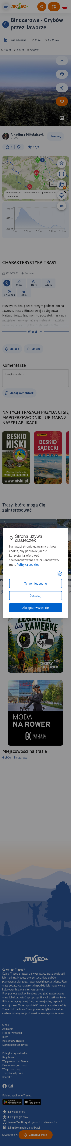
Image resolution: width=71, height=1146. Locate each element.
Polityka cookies (27, 564)
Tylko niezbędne (35, 583)
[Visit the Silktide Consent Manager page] (59, 573)
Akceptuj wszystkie (35, 607)
